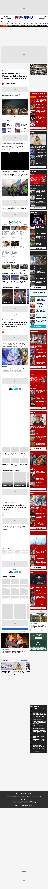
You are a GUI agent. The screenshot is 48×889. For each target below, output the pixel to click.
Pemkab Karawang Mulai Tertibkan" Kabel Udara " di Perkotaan (41, 562)
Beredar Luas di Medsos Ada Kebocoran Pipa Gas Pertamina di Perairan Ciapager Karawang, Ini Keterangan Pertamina (39, 752)
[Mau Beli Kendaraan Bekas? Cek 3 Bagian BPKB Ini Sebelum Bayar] (20, 458)
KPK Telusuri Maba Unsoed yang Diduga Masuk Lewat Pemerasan (40, 117)
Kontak (24, 807)
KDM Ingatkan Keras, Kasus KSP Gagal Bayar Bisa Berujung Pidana (19, 627)
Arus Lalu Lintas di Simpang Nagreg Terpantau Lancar (24, 609)
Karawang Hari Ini (8, 21)
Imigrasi (31, 23)
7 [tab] (39, 84)
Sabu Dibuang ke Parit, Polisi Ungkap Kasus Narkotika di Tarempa (37, 438)
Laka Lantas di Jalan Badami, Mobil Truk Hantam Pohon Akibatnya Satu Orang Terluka (41, 288)
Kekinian (25, 813)
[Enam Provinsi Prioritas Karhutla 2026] (32, 214)
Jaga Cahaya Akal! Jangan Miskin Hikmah (32, 25)
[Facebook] (12, 222)
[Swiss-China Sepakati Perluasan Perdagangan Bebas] (32, 316)
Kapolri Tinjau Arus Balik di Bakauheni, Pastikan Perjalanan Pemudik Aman (5, 283)
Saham (40, 23)
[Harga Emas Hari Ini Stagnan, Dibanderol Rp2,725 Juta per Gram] (32, 414)
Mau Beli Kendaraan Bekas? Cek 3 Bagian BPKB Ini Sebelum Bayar (20, 463)
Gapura (14, 813)
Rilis (40, 807)
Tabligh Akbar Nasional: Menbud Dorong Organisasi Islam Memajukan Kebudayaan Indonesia (40, 208)
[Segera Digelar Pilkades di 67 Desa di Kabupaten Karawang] (32, 173)
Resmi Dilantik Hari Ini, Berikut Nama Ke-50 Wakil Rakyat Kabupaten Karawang (39, 729)
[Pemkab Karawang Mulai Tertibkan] (32, 563)
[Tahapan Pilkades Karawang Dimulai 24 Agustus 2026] (19, 678)
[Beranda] (2, 71)
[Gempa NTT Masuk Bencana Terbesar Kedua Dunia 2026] (32, 523)
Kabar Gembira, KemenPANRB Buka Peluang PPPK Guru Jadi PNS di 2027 (40, 603)
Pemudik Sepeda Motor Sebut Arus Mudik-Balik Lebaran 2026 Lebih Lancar (5, 272)
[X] (10, 222)
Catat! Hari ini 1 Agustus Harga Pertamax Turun (39, 720)
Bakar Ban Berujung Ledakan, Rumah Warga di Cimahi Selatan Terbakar (8, 301)
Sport (29, 813)
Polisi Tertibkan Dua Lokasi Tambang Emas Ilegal (41, 448)
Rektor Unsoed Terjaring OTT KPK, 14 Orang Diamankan (40, 483)
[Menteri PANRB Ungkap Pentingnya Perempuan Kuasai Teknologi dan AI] (32, 574)
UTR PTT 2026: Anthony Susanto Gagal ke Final (40, 134)
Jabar (2, 23)
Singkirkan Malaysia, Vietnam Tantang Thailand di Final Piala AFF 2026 (41, 243)
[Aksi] (38, 551)
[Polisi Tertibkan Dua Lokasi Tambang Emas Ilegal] (32, 449)
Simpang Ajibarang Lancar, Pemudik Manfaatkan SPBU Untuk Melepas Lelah (5, 609)
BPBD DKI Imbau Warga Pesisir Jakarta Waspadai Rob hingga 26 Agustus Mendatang (41, 321)
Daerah (19, 21)
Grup (23, 816)
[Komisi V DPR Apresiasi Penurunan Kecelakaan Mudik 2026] (24, 266)
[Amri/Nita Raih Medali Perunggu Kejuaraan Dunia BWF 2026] (32, 128)
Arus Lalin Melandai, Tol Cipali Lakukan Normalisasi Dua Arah (10, 130)
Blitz (21, 813)
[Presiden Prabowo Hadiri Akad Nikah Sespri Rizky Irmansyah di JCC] (32, 123)
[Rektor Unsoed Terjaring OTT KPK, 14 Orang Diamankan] (32, 484)
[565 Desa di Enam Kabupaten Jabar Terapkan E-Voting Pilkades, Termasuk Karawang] (7, 622)
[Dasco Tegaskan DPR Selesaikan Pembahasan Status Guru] (32, 614)
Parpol (20, 23)
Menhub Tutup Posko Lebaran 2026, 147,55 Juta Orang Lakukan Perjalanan (24, 124)
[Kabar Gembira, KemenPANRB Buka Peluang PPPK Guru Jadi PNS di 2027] (32, 603)
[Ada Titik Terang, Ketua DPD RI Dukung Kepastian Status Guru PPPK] (38, 590)
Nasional (11, 23)
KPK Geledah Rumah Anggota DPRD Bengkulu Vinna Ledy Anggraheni (41, 489)
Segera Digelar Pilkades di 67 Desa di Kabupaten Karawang (41, 173)
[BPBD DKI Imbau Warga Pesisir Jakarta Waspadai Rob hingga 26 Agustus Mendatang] (32, 322)
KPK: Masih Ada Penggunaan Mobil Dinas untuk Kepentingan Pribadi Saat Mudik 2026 (10, 124)
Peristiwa (25, 21)
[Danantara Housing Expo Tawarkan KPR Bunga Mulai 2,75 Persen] (32, 111)
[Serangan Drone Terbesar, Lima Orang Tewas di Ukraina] (32, 534)
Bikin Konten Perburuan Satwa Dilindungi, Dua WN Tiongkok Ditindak (41, 327)
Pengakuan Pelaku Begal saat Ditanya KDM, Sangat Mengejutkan (41, 367)
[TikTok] (28, 804)
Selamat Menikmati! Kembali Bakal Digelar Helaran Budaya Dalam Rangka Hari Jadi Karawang (6, 684)
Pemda (43, 21)
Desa (15, 21)
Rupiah (44, 23)
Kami (22, 807)
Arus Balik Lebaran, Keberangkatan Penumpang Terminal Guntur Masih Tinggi (15, 609)
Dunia (16, 23)
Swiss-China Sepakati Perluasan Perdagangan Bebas (41, 316)
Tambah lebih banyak (15, 640)
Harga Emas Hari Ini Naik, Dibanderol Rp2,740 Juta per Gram (41, 408)
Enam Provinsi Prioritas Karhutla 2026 (40, 213)
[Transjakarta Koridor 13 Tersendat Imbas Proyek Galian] (32, 283)
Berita (18, 813)
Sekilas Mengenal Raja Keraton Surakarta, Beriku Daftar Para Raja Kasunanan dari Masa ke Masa (39, 761)
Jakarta (6, 23)
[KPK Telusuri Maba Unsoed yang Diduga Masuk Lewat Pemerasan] (32, 117)
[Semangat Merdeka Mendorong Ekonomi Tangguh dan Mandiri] (32, 333)
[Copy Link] (20, 222)
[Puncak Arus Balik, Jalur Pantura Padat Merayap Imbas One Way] (24, 277)
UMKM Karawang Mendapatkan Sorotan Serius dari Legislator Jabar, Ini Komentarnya (7, 463)
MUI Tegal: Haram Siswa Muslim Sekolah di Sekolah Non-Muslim (39, 742)
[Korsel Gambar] (38, 75)
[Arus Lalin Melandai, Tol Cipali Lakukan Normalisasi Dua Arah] (4, 130)
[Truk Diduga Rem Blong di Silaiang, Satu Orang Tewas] (38, 271)
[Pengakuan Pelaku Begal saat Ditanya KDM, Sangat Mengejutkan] (32, 368)
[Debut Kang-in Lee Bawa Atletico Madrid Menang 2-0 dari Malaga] (32, 249)
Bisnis (36, 23)
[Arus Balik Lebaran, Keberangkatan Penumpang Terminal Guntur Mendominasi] (15, 592)
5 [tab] (38, 84)
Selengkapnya (24, 672)
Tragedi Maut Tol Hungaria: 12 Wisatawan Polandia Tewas (40, 293)
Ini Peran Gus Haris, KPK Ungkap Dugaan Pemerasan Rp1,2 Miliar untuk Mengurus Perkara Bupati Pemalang (39, 756)
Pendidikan (31, 21)
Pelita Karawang (30, 816)
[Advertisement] (24, 35)
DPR (24, 23)
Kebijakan (29, 807)
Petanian (38, 21)
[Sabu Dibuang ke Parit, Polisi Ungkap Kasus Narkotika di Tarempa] (38, 430)
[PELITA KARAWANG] (24, 17)
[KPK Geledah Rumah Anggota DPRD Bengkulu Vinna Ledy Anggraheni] (32, 489)
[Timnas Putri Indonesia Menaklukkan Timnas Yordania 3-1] (32, 254)
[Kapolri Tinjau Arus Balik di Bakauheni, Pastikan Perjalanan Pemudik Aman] (6, 277)
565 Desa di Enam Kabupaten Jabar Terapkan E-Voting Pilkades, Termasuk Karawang (7, 627)
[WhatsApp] (15, 222)
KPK (27, 23)
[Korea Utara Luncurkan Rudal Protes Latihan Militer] (32, 568)
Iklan (38, 807)
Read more (14, 376)
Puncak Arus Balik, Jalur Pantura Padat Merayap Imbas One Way (24, 283)
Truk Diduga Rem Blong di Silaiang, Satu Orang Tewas (37, 278)
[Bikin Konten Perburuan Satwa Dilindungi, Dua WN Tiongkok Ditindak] (32, 327)
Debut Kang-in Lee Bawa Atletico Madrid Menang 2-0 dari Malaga (41, 248)
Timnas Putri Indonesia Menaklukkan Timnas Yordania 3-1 (41, 254)
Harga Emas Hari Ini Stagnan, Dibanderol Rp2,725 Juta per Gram (41, 414)
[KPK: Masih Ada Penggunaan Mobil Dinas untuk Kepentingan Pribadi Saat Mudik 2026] (4, 125)
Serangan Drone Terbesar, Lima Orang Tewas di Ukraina (40, 534)
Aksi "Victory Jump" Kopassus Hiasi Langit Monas (37, 558)
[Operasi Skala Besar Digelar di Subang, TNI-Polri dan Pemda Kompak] (32, 373)
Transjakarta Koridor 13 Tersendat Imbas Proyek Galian (40, 282)
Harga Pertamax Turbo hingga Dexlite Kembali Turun (38, 747)
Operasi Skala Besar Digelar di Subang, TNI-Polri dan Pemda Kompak (41, 373)
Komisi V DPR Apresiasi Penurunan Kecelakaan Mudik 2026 (23, 272)
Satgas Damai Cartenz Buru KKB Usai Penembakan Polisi (40, 454)
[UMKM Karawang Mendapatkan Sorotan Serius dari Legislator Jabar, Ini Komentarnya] (7, 458)
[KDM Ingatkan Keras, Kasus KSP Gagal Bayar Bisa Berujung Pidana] (20, 622)
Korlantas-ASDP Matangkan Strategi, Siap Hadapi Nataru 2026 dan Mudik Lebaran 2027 (24, 130)
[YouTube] (26, 804)
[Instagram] (23, 804)
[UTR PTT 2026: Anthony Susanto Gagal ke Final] (32, 134)
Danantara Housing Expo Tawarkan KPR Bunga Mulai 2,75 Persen (41, 111)
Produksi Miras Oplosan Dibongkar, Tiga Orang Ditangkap (19, 301)
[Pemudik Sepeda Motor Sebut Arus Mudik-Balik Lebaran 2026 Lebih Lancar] (6, 266)
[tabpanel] (38, 75)
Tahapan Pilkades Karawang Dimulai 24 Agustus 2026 (18, 684)
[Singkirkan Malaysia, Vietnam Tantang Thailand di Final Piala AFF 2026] (32, 243)
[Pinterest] (30, 804)
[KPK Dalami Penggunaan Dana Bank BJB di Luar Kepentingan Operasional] (32, 495)
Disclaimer (34, 807)
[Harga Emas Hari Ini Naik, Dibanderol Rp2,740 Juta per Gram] (32, 408)
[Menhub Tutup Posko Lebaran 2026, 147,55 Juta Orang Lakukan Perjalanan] (17, 125)
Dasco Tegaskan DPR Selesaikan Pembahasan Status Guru (40, 614)
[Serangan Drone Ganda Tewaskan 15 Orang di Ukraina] (38, 511)
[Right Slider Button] (47, 21)
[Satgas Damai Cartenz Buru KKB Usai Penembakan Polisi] (32, 454)
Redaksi (8, 807)
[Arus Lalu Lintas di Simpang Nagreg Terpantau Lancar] (24, 603)
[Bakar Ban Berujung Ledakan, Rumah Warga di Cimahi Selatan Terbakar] (7, 296)
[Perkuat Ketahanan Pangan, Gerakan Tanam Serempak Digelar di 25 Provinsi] (32, 310)
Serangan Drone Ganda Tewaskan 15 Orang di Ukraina (38, 519)
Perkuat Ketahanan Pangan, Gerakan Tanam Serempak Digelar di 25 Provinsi (41, 310)
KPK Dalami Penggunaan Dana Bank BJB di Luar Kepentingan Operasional (40, 495)
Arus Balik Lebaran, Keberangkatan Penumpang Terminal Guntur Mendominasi (15, 598)
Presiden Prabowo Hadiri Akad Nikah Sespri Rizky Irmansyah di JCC (40, 122)
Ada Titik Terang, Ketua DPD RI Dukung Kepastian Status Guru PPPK (38, 598)
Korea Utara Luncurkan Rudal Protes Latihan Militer (40, 568)
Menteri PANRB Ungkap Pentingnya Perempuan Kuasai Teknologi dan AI (41, 573)
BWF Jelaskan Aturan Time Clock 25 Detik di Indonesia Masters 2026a (39, 733)
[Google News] (21, 804)
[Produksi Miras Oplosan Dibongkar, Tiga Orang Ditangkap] (20, 296)
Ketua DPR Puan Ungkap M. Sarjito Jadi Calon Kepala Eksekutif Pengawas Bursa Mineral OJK (41, 608)
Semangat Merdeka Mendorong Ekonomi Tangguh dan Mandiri (41, 332)
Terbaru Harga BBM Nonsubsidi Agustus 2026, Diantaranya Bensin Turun (39, 724)
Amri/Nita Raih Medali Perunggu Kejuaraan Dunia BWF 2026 (40, 128)
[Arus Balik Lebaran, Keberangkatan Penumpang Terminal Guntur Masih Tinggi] (15, 603)
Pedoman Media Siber (15, 807)
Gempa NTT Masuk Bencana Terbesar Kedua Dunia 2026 (40, 523)
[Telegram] (17, 222)
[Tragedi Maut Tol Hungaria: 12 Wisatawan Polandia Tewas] (32, 294)
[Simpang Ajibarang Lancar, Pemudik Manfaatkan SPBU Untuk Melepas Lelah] (6, 603)
